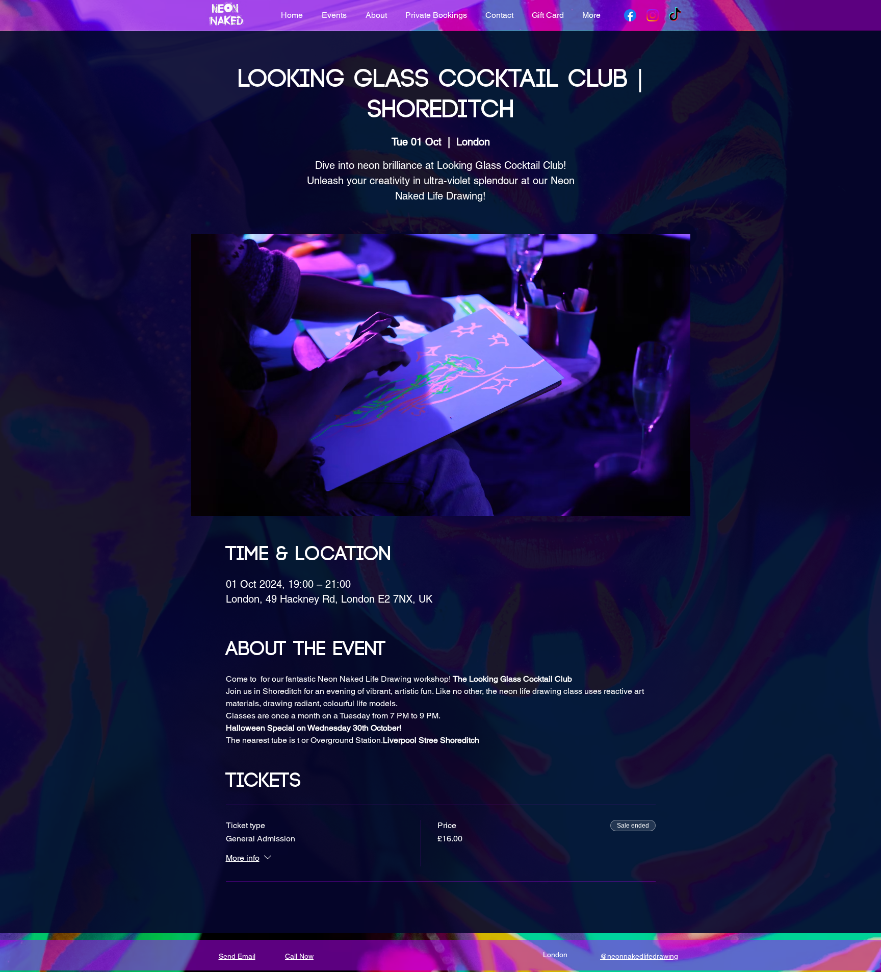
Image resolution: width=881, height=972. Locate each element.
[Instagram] (652, 15)
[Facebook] (630, 15)
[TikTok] (675, 15)
